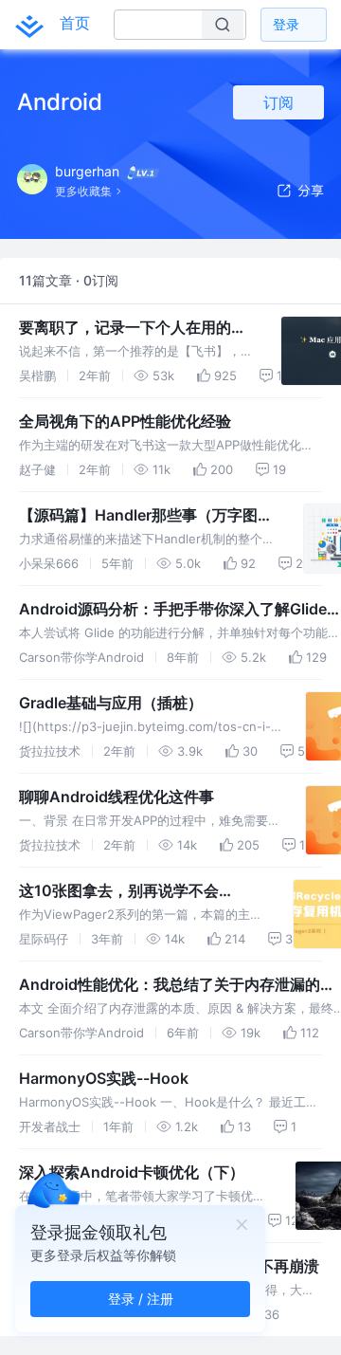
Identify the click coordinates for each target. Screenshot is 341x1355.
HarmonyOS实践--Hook (103, 1078)
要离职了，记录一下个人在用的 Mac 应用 (125, 328)
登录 (286, 24)
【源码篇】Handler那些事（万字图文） (138, 515)
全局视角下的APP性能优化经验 (125, 421)
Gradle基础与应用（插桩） (111, 702)
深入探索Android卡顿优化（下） (131, 1172)
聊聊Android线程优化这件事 (116, 796)
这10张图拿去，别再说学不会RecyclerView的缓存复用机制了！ (136, 891)
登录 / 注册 (140, 1299)
